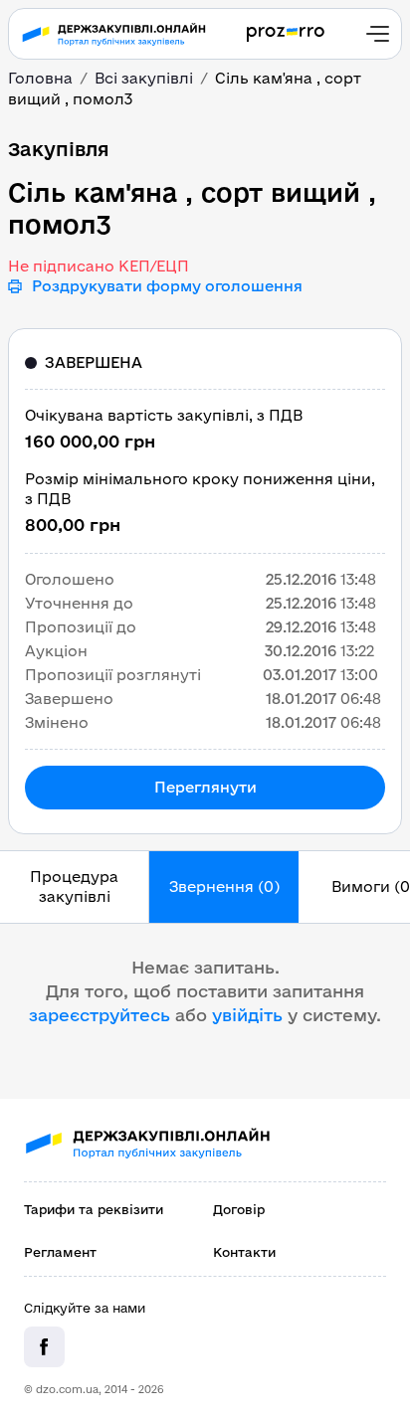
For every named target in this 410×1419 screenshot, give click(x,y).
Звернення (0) (224, 886)
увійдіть (247, 1014)
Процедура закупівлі (74, 886)
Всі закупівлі (144, 78)
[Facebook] (44, 1347)
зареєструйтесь (99, 1014)
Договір (239, 1209)
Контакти (244, 1252)
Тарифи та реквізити (93, 1209)
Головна (40, 78)
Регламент (60, 1252)
